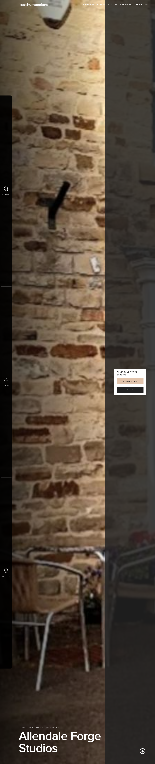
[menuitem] (88, 5)
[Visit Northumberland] (33, 4)
